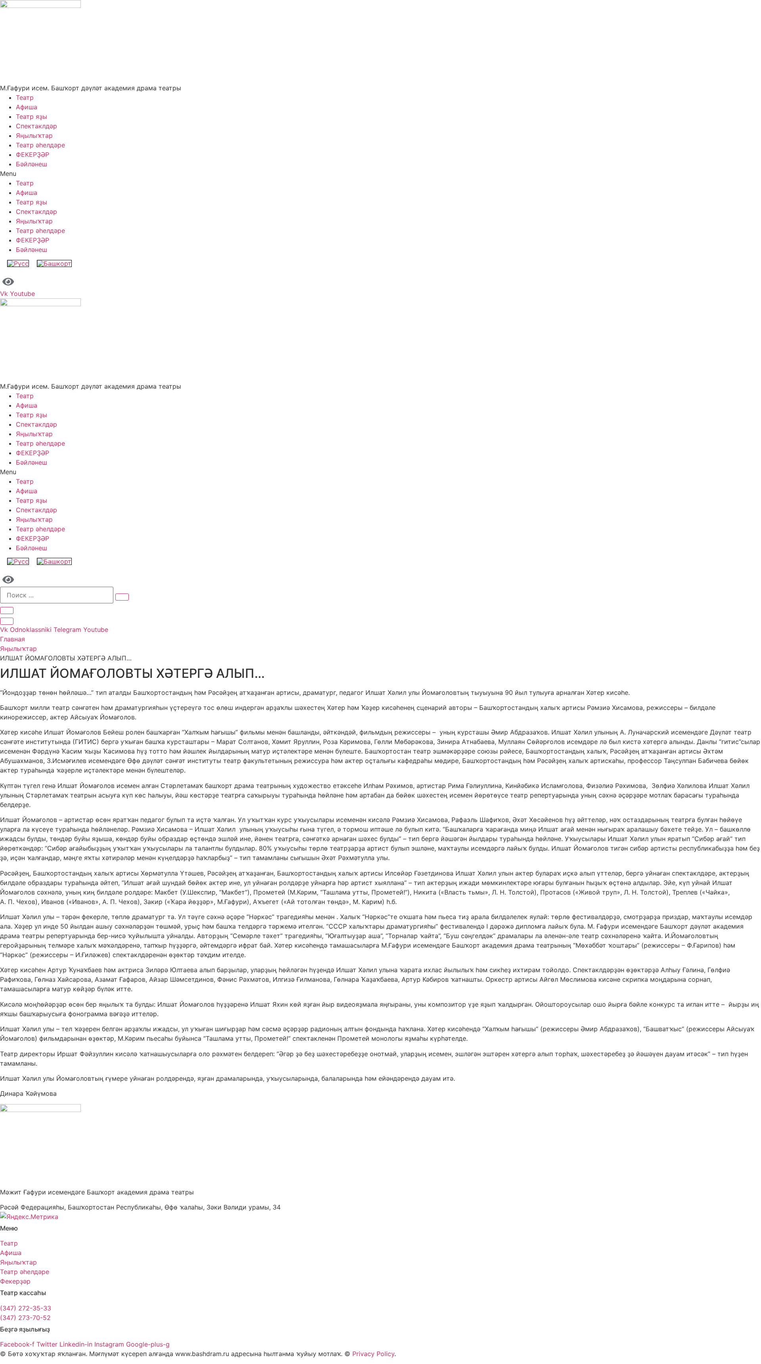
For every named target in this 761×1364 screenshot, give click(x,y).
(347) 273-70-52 (25, 1318)
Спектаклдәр (36, 126)
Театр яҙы (31, 116)
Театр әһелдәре (40, 145)
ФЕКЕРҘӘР (32, 154)
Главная (12, 639)
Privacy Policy (373, 1354)
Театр (25, 97)
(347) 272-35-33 (25, 1308)
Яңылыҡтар (34, 135)
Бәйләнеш (31, 164)
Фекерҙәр (15, 1281)
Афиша (26, 107)
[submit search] (122, 597)
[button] (380, 173)
